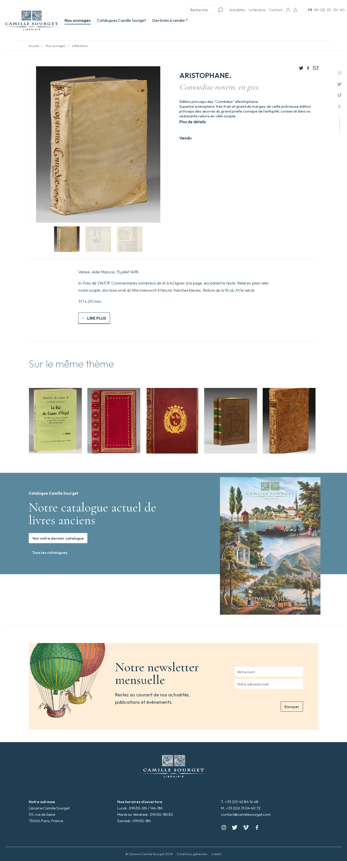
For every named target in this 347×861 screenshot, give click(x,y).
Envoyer (292, 706)
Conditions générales (192, 854)
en (316, 10)
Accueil (34, 46)
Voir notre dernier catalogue (58, 538)
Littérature (79, 46)
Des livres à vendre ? (170, 20)
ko (342, 10)
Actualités (237, 10)
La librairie (257, 10)
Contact (275, 10)
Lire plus (96, 318)
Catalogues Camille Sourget (121, 20)
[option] (55, 421)
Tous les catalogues (49, 552)
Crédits (216, 854)
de (323, 10)
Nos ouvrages (78, 20)
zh (335, 10)
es (329, 10)
